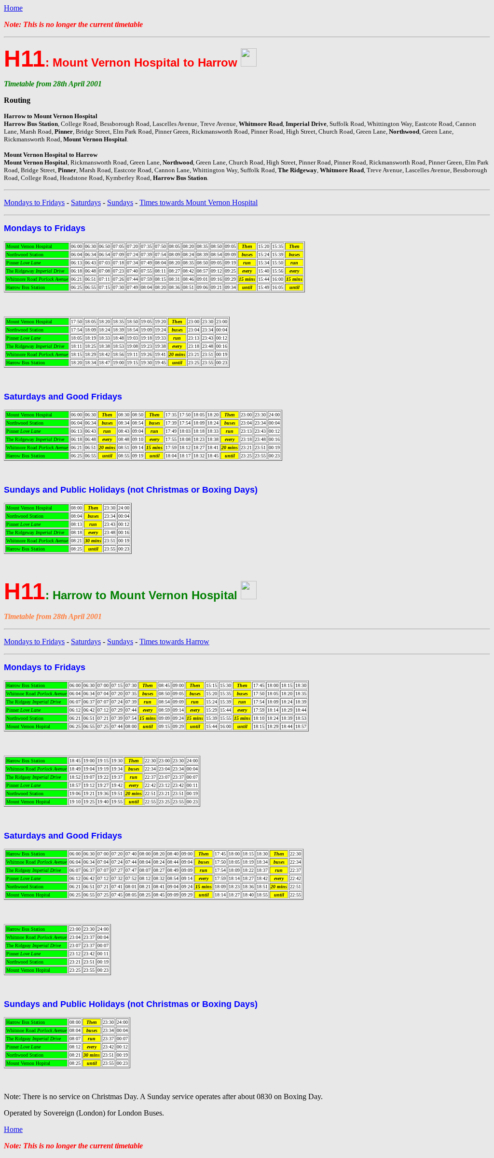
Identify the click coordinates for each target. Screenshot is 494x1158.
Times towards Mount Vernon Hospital (198, 202)
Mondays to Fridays (34, 202)
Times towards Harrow (174, 641)
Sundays (120, 202)
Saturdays (86, 202)
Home (13, 8)
